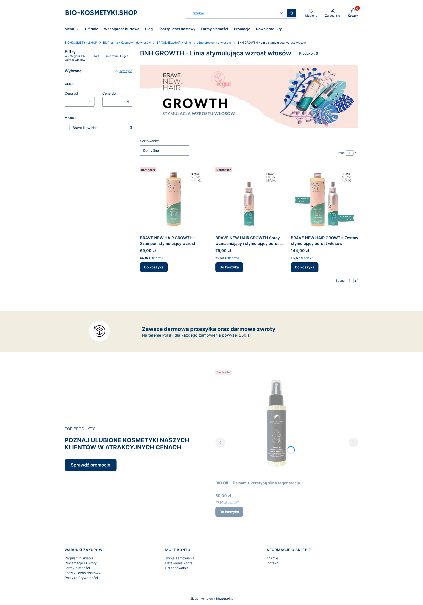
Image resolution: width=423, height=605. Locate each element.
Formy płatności (77, 568)
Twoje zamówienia (179, 558)
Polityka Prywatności (81, 578)
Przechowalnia (176, 568)
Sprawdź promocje (90, 464)
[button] (291, 13)
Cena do (109, 93)
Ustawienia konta (179, 563)
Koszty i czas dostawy (82, 573)
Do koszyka (154, 267)
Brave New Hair (85, 128)
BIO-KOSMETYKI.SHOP (81, 42)
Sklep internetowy (210, 598)
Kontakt (272, 563)
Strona (340, 153)
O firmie (272, 558)
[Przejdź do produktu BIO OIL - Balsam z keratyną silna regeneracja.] (276, 423)
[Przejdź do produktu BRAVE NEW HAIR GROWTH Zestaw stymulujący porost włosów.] (324, 199)
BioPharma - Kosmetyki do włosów (127, 42)
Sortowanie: (149, 141)
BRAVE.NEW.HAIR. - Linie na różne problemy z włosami (194, 42)
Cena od (71, 93)
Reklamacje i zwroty (81, 563)
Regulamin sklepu (79, 558)
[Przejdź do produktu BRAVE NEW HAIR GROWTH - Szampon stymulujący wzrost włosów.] (174, 199)
